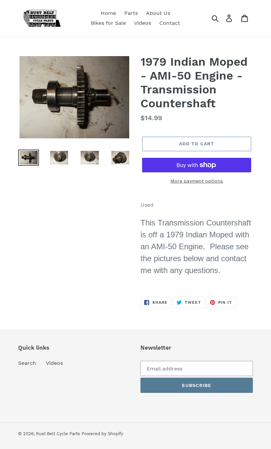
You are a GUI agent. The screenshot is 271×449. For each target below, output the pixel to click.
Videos (54, 363)
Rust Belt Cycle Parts (58, 433)
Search (27, 363)
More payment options (197, 181)
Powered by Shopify (102, 433)
